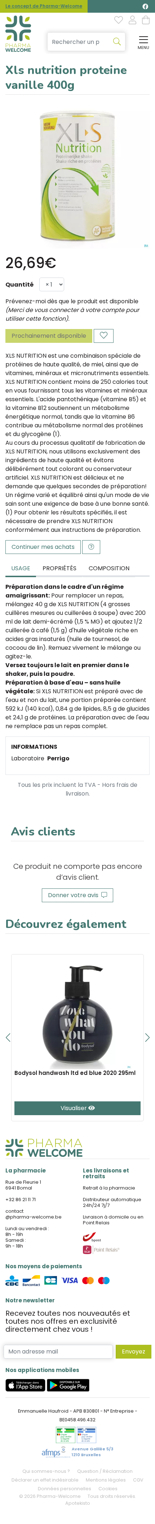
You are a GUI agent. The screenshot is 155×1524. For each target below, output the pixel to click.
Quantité (19, 284)
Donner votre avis (74, 895)
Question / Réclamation (105, 1471)
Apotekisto (77, 1503)
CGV (138, 1480)
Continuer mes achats (43, 547)
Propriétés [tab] (59, 568)
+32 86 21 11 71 (20, 1199)
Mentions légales (106, 1480)
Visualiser (74, 1108)
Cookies (108, 1489)
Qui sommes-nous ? (46, 1471)
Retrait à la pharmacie (109, 1187)
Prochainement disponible (49, 336)
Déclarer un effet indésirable (45, 1480)
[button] (8, 1038)
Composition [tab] (109, 568)
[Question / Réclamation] (91, 547)
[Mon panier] (146, 21)
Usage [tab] (20, 568)
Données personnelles (64, 1489)
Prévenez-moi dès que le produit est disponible (71, 301)
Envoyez (133, 1351)
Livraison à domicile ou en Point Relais (113, 1219)
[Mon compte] (132, 21)
